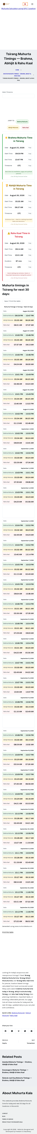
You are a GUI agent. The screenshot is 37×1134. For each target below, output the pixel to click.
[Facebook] (5, 1031)
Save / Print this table (12, 301)
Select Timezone (7, 92)
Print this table (7, 932)
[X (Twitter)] (12, 1031)
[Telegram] (18, 1031)
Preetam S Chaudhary (23, 1131)
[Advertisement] (18, 31)
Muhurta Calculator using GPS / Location (18, 9)
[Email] (31, 1031)
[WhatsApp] (25, 1031)
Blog (3, 1116)
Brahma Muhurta (22, 121)
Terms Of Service (7, 1119)
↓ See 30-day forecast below (18, 176)
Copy (29, 147)
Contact (5, 1113)
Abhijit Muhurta (13, 127)
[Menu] (32, 4)
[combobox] (18, 96)
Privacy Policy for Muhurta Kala (12, 1122)
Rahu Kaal (26, 127)
